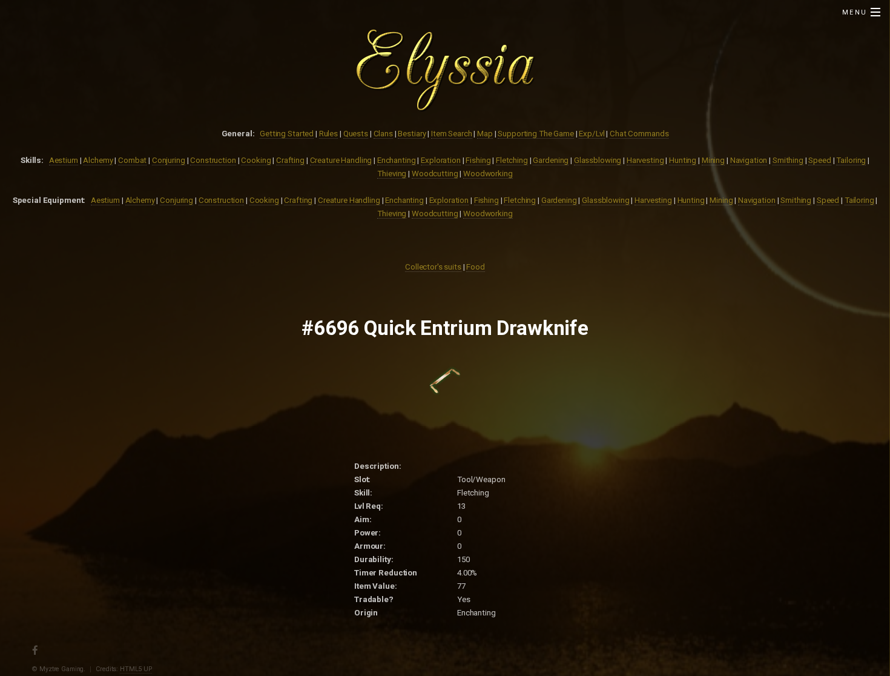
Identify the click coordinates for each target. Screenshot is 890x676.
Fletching (512, 160)
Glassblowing (597, 160)
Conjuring (168, 160)
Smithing (788, 160)
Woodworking (488, 173)
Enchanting (396, 160)
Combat (132, 160)
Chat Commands (639, 133)
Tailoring (851, 160)
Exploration (441, 160)
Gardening (551, 160)
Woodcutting (435, 173)
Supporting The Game (535, 133)
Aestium (63, 160)
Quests (355, 133)
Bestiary (412, 133)
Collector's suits (433, 266)
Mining (713, 160)
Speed (819, 160)
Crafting (290, 160)
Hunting (682, 160)
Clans (383, 133)
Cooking (256, 160)
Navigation (749, 160)
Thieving (391, 173)
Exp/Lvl (591, 133)
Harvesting (645, 160)
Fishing (478, 160)
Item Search (451, 133)
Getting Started (287, 133)
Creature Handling (341, 160)
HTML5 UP (136, 669)
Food (475, 266)
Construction (213, 160)
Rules (328, 133)
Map (485, 133)
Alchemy (98, 160)
